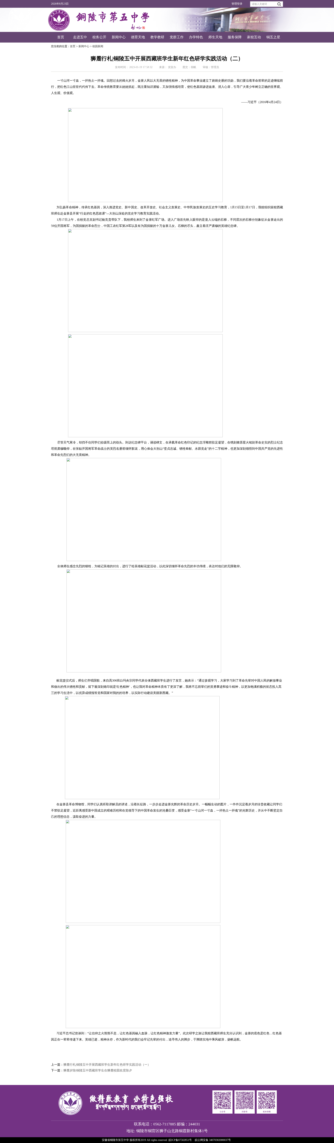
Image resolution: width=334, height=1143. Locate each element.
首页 (60, 37)
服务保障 (235, 37)
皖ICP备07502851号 (180, 1140)
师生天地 (215, 37)
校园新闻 (97, 46)
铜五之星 (273, 37)
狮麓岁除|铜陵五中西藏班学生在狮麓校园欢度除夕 (97, 1070)
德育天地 (138, 37)
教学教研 (157, 37)
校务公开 (99, 37)
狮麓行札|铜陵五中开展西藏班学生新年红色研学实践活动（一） (107, 1064)
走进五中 (80, 37)
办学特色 (196, 37)
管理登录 (237, 3)
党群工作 (177, 37)
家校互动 (254, 37)
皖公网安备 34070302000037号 (213, 1140)
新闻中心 (119, 37)
